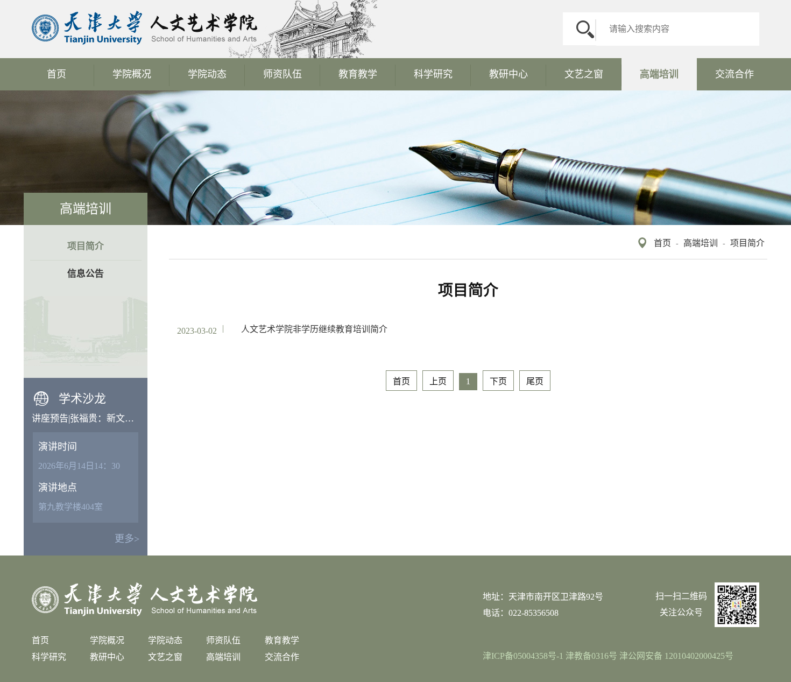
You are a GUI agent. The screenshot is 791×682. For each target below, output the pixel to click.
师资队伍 (282, 74)
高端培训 (659, 74)
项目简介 (747, 243)
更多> (127, 538)
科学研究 (433, 74)
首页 (56, 74)
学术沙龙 (82, 398)
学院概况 (131, 74)
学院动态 (207, 74)
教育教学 (357, 74)
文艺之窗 (583, 74)
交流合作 (734, 74)
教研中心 (508, 74)
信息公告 (85, 274)
